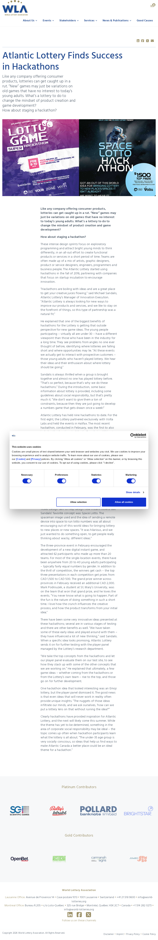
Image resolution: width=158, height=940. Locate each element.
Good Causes (145, 21)
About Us (29, 21)
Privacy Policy (133, 934)
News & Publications (116, 21)
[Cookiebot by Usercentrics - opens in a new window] (132, 435)
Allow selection (78, 502)
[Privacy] (36, 459)
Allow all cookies (124, 502)
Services (89, 21)
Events (47, 21)
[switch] (61, 480)
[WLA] (15, 7)
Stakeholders (68, 21)
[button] (153, 4)
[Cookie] (20, 459)
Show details (133, 492)
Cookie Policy (149, 934)
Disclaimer (109, 934)
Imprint (120, 934)
